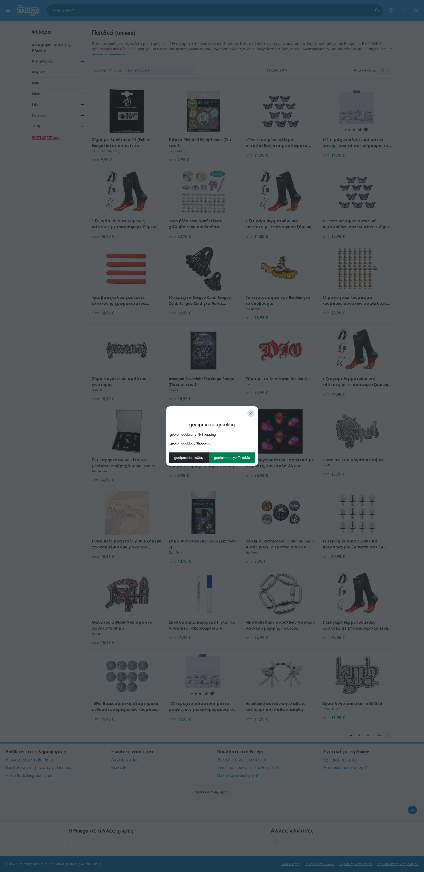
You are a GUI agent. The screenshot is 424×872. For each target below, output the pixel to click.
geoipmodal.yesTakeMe (232, 458)
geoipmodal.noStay (188, 458)
